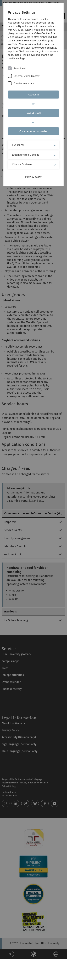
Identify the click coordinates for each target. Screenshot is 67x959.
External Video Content (27, 75)
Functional (19, 68)
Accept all (33, 94)
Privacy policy (33, 176)
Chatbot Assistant (24, 83)
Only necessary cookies (33, 131)
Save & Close (34, 112)
